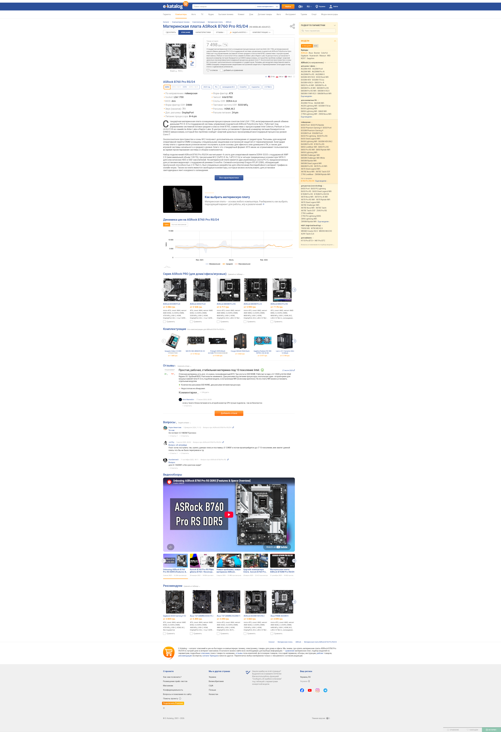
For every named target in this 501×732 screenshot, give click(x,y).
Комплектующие (198, 22)
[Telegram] (325, 690)
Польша (212, 690)
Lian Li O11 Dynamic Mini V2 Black (285, 352)
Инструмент (291, 14)
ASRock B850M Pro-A (253, 304)
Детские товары (265, 14)
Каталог (166, 22)
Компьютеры (181, 14)
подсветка (256, 87)
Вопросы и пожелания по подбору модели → (317, 245)
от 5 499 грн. (196, 619)
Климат (241, 14)
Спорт (314, 14)
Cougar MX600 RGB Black (240, 351)
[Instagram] (318, 690)
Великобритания (216, 681)
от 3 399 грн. (223, 619)
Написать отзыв (183, 366)
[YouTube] (310, 690)
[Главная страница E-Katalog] (175, 6)
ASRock (228, 22)
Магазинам (168, 685)
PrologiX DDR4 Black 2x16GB (218, 352)
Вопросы (169, 422)
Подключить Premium (173, 703)
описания (205, 653)
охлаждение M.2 (228, 87)
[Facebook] (302, 690)
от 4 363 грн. (240, 354)
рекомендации (185, 656)
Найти (288, 6)
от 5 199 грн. (285, 356)
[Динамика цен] (225, 44)
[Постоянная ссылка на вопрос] (233, 427)
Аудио (211, 14)
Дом (251, 14)
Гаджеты (167, 14)
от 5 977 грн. (262, 356)
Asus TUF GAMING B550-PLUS (202, 616)
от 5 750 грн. (195, 354)
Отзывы (220, 32)
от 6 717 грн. (223, 307)
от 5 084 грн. (169, 307)
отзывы (239, 653)
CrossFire (243, 87)
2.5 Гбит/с (268, 87)
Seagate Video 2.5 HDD (173, 352)
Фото (193, 14)
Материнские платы (215, 22)
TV (202, 14)
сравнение (289, 651)
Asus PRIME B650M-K (279, 616)
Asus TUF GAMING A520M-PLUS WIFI (232, 616)
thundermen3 (173, 460)
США (211, 685)
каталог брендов (210, 656)
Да (165, 374)
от (173, 356)
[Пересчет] (266, 76)
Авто (279, 14)
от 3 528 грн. (196, 307)
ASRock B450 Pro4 (197, 304)
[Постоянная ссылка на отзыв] (294, 370)
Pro (216, 87)
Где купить (171, 32)
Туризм (304, 14)
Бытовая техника (226, 14)
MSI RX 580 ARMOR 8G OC (195, 351)
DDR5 (185, 87)
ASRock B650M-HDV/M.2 (254, 616)
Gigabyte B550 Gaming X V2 (174, 616)
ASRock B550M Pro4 (171, 304)
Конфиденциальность (173, 690)
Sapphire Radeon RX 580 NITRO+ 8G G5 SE (262, 352)
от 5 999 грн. (250, 307)
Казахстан (213, 694)
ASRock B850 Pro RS (279, 304)
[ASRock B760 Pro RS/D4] (192, 46)
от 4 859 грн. (169, 619)
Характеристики (203, 32)
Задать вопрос (239, 32)
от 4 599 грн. (277, 619)
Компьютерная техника (180, 22)
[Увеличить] (176, 56)
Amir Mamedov (188, 399)
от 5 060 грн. (250, 619)
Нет (172, 374)
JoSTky (171, 442)
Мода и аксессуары (329, 14)
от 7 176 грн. (277, 307)
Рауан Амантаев (175, 427)
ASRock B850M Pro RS (226, 304)
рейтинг (320, 653)
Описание (185, 32)
